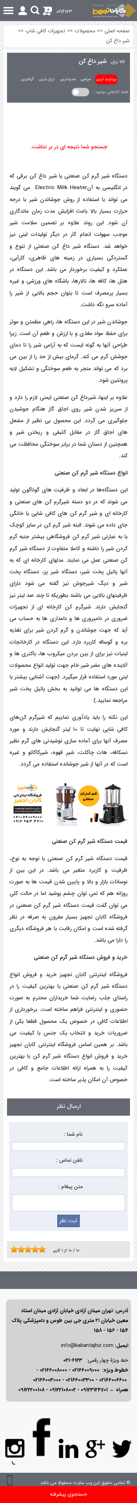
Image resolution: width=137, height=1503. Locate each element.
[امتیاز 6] (30, 1249)
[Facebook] (42, 1437)
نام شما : (73, 1134)
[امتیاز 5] (26, 1249)
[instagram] (15, 1448)
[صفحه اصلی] (114, 11)
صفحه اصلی (117, 31)
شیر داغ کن (118, 41)
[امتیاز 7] (33, 1249)
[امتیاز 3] (19, 1249)
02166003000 (47, 1380)
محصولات (84, 31)
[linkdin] (68, 1448)
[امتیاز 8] (37, 1249)
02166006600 (113, 1380)
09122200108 (31, 1390)
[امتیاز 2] (16, 1249)
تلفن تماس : (69, 1160)
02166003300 (80, 1380)
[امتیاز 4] (23, 1249)
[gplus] (95, 1448)
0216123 (64, 12)
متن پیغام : (70, 1187)
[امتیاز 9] (40, 1249)
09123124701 (94, 1390)
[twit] (122, 1448)
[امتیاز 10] (44, 1249)
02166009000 (85, 1370)
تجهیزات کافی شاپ (45, 31)
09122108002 (63, 1390)
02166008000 (53, 1370)
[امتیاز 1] (12, 1249)
